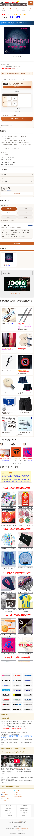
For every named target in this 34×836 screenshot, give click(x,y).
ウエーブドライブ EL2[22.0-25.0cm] (24, 433)
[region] (17, 100)
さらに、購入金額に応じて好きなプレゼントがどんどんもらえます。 (17, 73)
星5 (25, 208)
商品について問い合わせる (6, 125)
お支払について (8, 810)
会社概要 (9, 813)
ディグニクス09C (24, 372)
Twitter (16, 791)
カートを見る (24, 805)
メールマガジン (6, 799)
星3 (25, 213)
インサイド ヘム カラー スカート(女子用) (25, 392)
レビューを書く (17, 243)
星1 (25, 217)
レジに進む (8, 808)
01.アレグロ (7, 265)
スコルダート (8, 323)
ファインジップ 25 (6, 432)
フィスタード (22, 349)
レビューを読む (17, 193)
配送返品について (24, 808)
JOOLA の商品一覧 (15, 293)
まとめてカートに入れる (17, 118)
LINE (3, 791)
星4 (8, 213)
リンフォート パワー (16, 460)
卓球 (20, 821)
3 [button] (18, 463)
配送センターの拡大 (21, 768)
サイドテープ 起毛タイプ (25, 326)
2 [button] (16, 463)
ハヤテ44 (27, 460)
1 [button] (13, 463)
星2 (8, 217)
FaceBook (4, 795)
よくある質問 (9, 815)
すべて (9, 208)
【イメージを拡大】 (17, 56)
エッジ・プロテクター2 (7, 370)
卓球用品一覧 (24, 813)
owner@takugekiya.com (22, 828)
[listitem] (3, 9)
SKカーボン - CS (5, 392)
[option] (5, 452)
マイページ (8, 805)
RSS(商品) (18, 795)
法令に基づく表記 (24, 810)
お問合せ (24, 815)
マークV (8, 350)
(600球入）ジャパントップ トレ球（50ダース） (8, 413)
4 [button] (21, 463)
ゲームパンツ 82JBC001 (23, 412)
